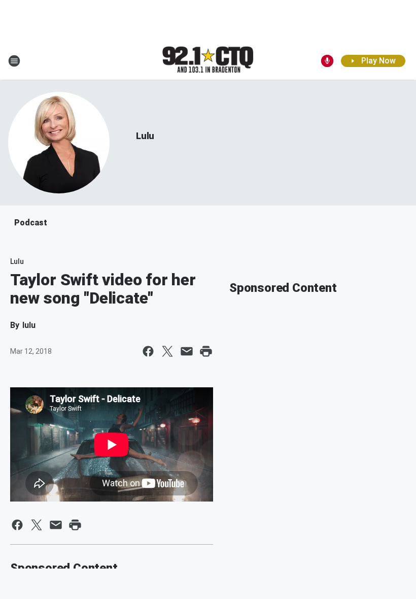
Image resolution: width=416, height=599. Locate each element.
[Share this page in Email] (187, 351)
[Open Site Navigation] (14, 61)
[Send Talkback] (327, 61)
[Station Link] (208, 60)
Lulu (145, 135)
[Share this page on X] (167, 351)
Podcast (30, 222)
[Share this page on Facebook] (148, 351)
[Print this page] (206, 351)
